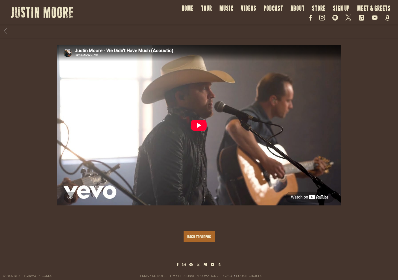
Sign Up (341, 8)
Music (226, 8)
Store (319, 8)
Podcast (273, 8)
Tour (206, 8)
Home (188, 8)
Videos (248, 8)
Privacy (226, 276)
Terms (143, 276)
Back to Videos (199, 237)
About (298, 8)
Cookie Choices (249, 276)
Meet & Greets (374, 8)
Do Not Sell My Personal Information (184, 276)
